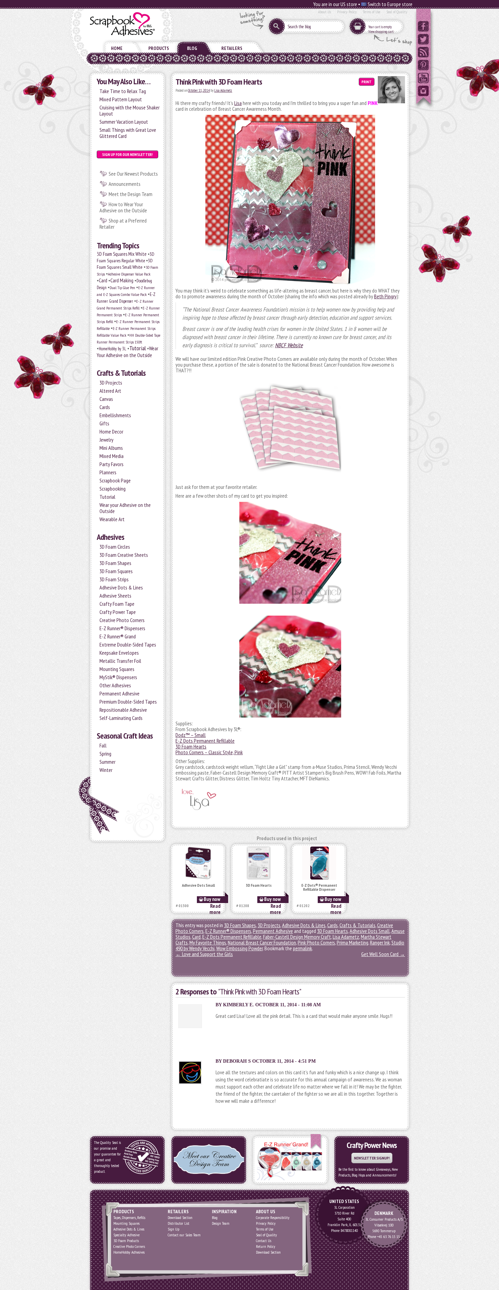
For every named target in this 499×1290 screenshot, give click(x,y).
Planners (107, 472)
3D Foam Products (126, 1240)
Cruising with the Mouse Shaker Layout (129, 110)
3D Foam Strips (114, 579)
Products (158, 48)
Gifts (104, 423)
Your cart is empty (380, 26)
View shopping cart (380, 31)
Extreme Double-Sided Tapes (127, 644)
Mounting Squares (116, 669)
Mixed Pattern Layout (120, 99)
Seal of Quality (396, 11)
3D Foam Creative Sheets (123, 554)
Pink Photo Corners (316, 942)
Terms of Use (371, 11)
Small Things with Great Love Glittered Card (127, 132)
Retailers (231, 48)
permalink (302, 948)
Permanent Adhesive (119, 693)
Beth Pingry (385, 296)
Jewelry (106, 439)
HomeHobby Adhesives (129, 1252)
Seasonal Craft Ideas (125, 735)
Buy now (212, 899)
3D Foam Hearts (190, 746)
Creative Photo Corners (122, 620)
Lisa (238, 103)
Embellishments (115, 415)
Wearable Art (112, 519)
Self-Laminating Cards (121, 717)
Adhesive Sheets (115, 595)
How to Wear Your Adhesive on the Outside (123, 207)
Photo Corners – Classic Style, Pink (209, 752)
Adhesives (110, 537)
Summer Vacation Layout (123, 121)
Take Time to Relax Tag (122, 91)
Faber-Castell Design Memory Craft (297, 936)
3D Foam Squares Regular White (125, 257)
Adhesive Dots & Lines (121, 587)
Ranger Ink (380, 942)
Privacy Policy (347, 11)
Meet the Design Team (130, 194)
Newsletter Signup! (372, 1158)
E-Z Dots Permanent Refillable (205, 740)
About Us (324, 11)
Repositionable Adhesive (123, 709)
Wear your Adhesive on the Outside (125, 507)
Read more (215, 909)
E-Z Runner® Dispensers (122, 628)
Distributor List (178, 1223)
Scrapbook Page (115, 480)
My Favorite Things (207, 942)
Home (117, 48)
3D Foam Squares (116, 571)
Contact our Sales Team (184, 1234)
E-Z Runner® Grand (117, 636)
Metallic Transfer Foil (120, 660)
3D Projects (110, 382)
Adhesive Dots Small (198, 885)
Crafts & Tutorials (121, 373)
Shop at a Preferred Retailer (123, 223)
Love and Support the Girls (204, 954)
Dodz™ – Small (190, 734)
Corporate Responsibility (273, 1217)
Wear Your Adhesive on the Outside (127, 351)
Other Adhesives (115, 685)
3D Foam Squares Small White (125, 264)
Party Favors (111, 464)
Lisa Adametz (223, 90)
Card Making (121, 280)
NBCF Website (289, 345)
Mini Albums (111, 447)
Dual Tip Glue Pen (122, 287)
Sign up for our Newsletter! (127, 154)
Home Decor (111, 431)
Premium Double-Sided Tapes (128, 701)
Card (103, 280)
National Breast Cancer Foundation (262, 942)
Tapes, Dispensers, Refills (129, 1217)
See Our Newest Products (133, 173)
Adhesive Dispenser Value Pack (129, 274)
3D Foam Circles (114, 546)
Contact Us (263, 1240)
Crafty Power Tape (117, 611)
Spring (105, 753)
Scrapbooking (112, 488)
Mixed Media (111, 456)
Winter (105, 769)
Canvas (106, 398)
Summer (107, 761)
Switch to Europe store (389, 4)
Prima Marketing (352, 942)
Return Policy (265, 1246)
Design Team (220, 1223)
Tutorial (137, 348)
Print (367, 81)
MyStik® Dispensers (118, 677)
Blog (192, 48)
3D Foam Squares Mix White (122, 254)
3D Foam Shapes (115, 563)
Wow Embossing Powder (239, 948)
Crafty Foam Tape (116, 603)
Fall (103, 745)
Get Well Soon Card (383, 954)
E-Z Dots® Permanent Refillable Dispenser (319, 887)
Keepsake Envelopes (119, 652)
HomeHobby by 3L (112, 349)
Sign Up (173, 1229)
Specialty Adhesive (126, 1234)
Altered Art (110, 390)
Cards (104, 407)
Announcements (125, 183)
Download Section (180, 1217)
